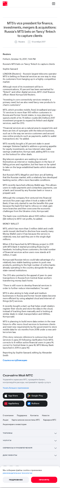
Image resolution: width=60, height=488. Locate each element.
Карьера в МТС (49, 420)
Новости (45, 415)
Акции (5, 420)
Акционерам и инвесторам (15, 424)
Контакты (34, 415)
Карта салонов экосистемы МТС (26, 420)
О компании (8, 415)
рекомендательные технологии (17, 473)
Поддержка (22, 415)
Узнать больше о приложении (16, 388)
